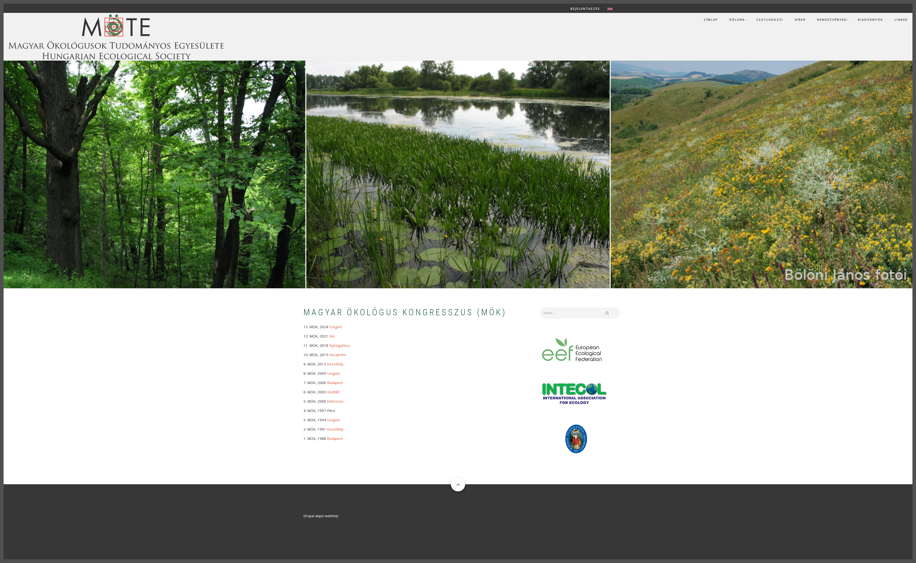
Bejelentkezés (585, 9)
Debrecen (335, 401)
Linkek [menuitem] (901, 20)
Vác (332, 336)
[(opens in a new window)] (572, 349)
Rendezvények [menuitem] (832, 20)
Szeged (335, 326)
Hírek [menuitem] (800, 20)
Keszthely (335, 429)
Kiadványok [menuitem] (870, 20)
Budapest (335, 382)
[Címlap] (116, 36)
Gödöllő (333, 391)
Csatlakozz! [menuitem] (769, 20)
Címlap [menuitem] (711, 20)
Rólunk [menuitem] (737, 20)
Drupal (308, 515)
